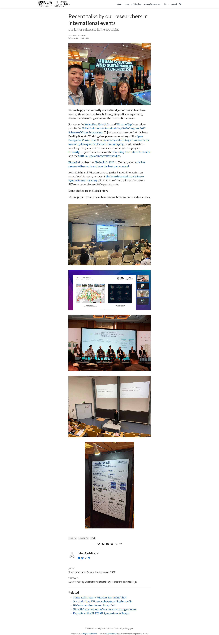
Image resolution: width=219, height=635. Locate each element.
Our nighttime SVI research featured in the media (102, 601)
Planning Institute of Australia (131, 152)
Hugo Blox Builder (89, 634)
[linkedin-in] (111, 544)
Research (83, 538)
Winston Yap (124, 124)
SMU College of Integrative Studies (99, 156)
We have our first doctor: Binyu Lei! (94, 605)
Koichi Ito (104, 124)
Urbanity (73, 152)
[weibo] (120, 544)
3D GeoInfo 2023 (104, 162)
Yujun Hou (91, 124)
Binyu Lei (74, 162)
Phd (93, 538)
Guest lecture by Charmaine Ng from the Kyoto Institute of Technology (102, 582)
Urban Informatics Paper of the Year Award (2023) (91, 572)
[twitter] (98, 544)
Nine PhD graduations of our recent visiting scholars (104, 609)
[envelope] (107, 544)
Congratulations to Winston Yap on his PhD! (99, 597)
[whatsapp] (116, 544)
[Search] (180, 4)
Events (73, 538)
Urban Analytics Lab (76, 35)
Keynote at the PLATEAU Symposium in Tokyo (101, 613)
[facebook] (103, 544)
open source (111, 634)
